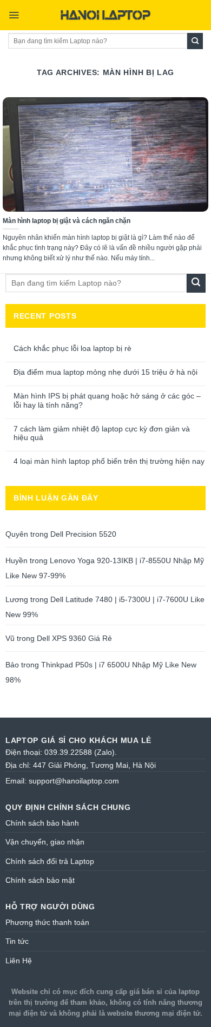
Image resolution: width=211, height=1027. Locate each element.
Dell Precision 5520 (83, 534)
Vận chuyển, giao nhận (44, 841)
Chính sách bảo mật (40, 880)
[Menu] (13, 15)
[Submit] (195, 41)
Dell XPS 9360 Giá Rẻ (74, 638)
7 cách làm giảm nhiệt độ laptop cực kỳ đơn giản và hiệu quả (102, 433)
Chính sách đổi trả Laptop (49, 861)
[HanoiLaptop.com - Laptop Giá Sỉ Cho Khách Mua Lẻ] (105, 15)
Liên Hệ (18, 960)
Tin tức (17, 941)
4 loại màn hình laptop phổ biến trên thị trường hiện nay (109, 461)
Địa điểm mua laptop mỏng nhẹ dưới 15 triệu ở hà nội (105, 372)
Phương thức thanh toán (47, 922)
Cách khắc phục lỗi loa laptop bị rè (72, 348)
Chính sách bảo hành (42, 823)
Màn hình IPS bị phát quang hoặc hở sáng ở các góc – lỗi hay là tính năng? (107, 400)
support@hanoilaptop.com (74, 780)
